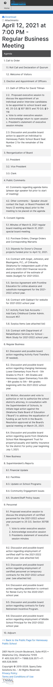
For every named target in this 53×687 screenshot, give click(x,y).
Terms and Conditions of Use (17, 676)
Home (6, 8)
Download (10, 16)
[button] (5, 3)
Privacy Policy (9, 673)
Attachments (11, 20)
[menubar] (13, 3)
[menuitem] (5, 3)
